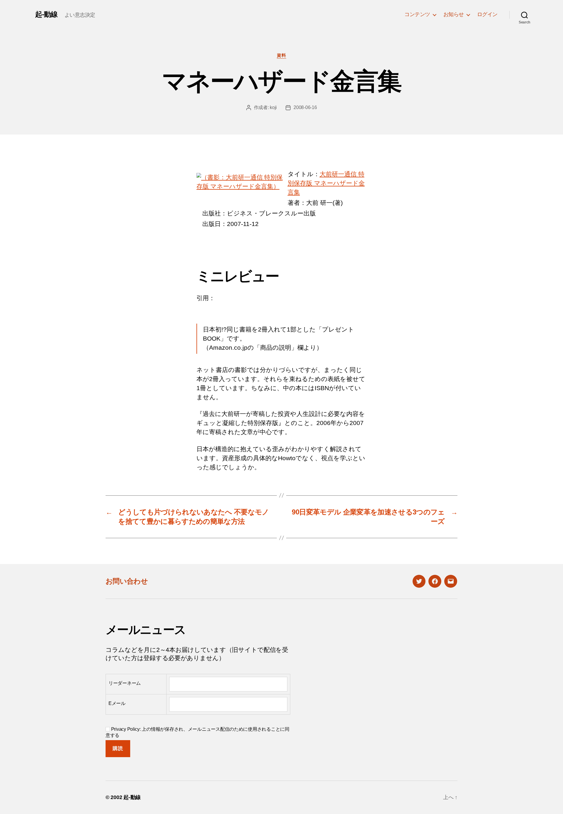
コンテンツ (417, 14)
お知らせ (453, 14)
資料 (281, 55)
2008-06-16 (305, 107)
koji (273, 107)
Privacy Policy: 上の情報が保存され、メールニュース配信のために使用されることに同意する (197, 732)
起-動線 (46, 14)
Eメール (117, 703)
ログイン (487, 14)
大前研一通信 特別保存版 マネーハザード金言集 (326, 183)
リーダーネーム (124, 683)
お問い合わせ (127, 581)
